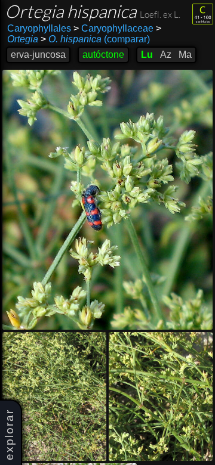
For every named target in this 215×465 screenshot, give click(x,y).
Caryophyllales (39, 28)
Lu (147, 54)
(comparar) (95, 39)
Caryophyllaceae (113, 28)
